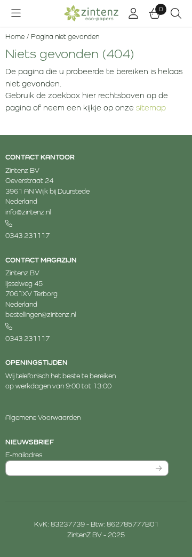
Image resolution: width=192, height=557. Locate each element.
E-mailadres (84, 454)
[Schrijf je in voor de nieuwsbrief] (159, 468)
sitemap (151, 107)
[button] (16, 13)
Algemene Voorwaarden (43, 417)
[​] (87, 223)
